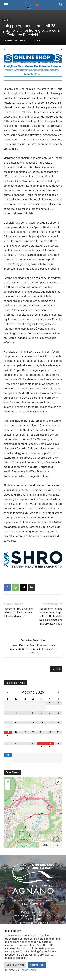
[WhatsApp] (15, 587)
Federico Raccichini (15, 40)
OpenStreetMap (53, 844)
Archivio (7, 20)
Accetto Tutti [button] (37, 964)
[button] (6, 5)
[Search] (61, 5)
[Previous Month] (8, 692)
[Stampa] (31, 587)
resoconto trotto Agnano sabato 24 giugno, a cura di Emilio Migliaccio (18, 612)
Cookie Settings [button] (15, 964)
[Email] (23, 587)
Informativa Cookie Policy (20, 970)
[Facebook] (7, 587)
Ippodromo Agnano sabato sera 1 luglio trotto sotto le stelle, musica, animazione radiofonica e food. (50, 616)
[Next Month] (58, 692)
